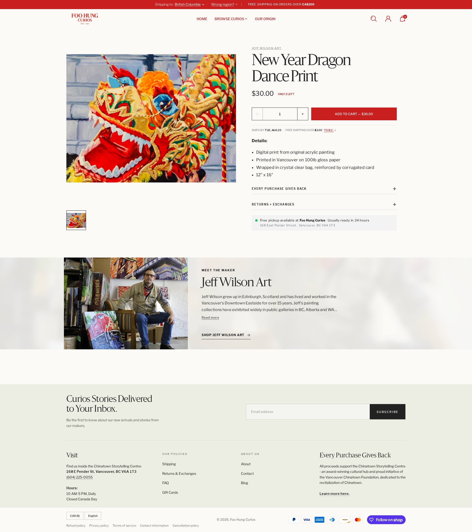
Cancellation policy (186, 525)
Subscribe (387, 412)
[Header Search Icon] (374, 19)
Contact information (154, 525)
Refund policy (75, 525)
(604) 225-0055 (79, 477)
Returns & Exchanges (179, 473)
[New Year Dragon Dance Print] (151, 118)
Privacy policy (99, 525)
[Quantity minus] (257, 114)
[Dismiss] (236, 4)
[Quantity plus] (302, 114)
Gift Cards (170, 492)
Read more (210, 317)
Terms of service (124, 525)
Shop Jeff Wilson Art (223, 335)
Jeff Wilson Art (267, 48)
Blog (244, 483)
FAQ (165, 483)
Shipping (169, 464)
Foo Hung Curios (242, 519)
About (246, 464)
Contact (247, 473)
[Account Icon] (388, 19)
